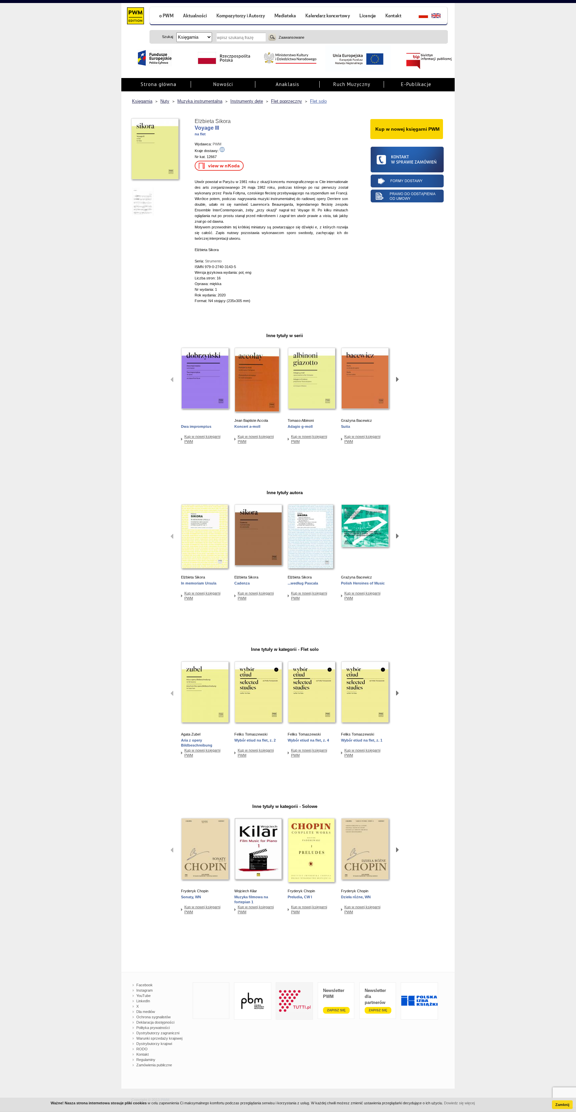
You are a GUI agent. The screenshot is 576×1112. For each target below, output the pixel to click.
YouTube (143, 996)
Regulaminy (145, 1060)
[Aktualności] (195, 16)
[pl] (419, 16)
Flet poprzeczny (286, 101)
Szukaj (272, 37)
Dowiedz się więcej (459, 1103)
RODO (142, 1049)
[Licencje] (367, 16)
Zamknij (562, 1105)
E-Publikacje (416, 84)
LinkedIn (143, 1001)
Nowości (223, 84)
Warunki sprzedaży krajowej (159, 1038)
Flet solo (318, 101)
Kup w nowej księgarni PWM (202, 438)
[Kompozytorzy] (241, 16)
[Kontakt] (394, 16)
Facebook (144, 985)
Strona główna (158, 84)
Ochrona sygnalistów (153, 1017)
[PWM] (135, 16)
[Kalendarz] (328, 16)
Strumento (213, 261)
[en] (440, 16)
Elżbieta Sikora (213, 121)
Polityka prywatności (153, 1028)
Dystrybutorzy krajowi (154, 1044)
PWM (217, 144)
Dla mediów (145, 1012)
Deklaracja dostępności (155, 1022)
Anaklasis (287, 84)
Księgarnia (142, 101)
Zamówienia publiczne (154, 1065)
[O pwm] (163, 16)
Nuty (164, 101)
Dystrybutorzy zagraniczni (157, 1033)
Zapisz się (336, 1010)
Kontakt (142, 1054)
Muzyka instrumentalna (199, 101)
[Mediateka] (285, 16)
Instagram (144, 990)
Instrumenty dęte (246, 101)
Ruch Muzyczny (351, 84)
